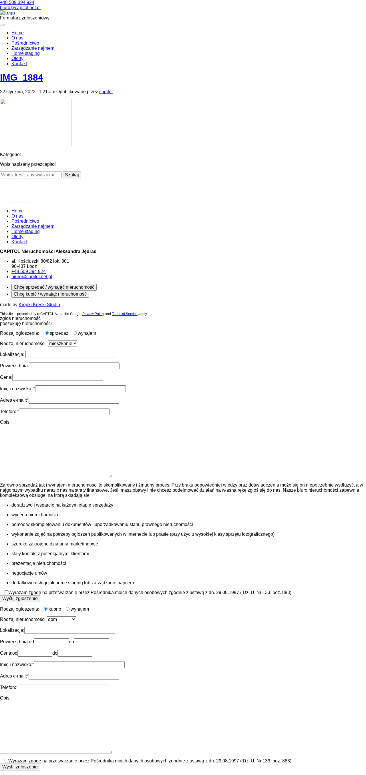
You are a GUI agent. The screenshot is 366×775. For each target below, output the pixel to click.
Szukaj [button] (72, 174)
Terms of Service (125, 314)
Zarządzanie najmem (32, 48)
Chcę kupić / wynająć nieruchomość (50, 294)
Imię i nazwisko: (16, 388)
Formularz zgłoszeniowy (24, 17)
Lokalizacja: (12, 354)
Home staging (25, 53)
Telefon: (8, 411)
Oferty (17, 58)
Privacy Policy (93, 314)
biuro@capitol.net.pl (20, 7)
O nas (17, 37)
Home (17, 32)
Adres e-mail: (13, 400)
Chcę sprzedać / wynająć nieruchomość (54, 287)
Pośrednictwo (25, 43)
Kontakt (19, 63)
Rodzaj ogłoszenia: (20, 333)
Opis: (5, 698)
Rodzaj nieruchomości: (24, 343)
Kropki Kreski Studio (39, 304)
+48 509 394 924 (17, 2)
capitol (106, 91)
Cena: (6, 377)
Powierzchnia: (14, 365)
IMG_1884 (21, 77)
